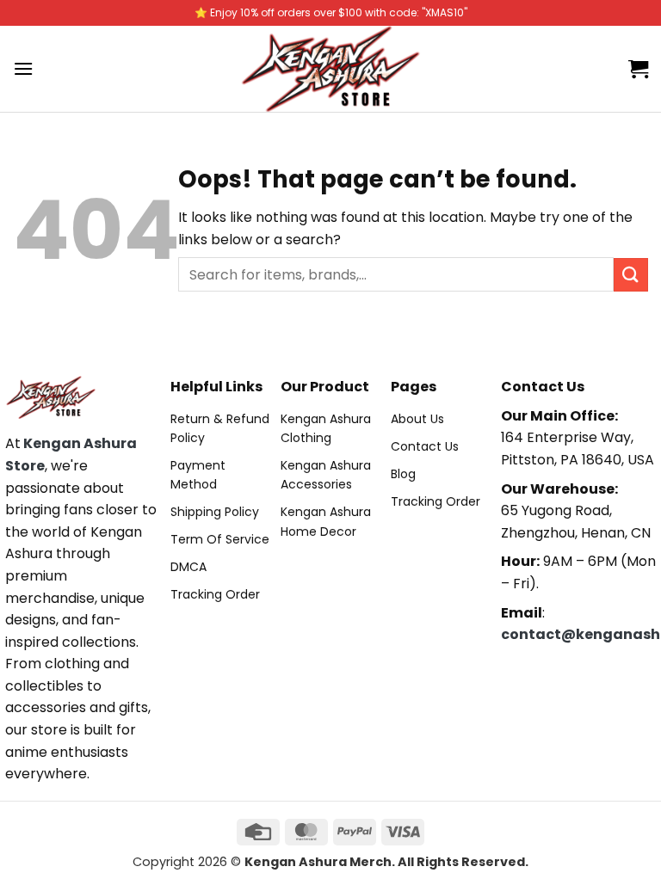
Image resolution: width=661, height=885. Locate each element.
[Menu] (23, 68)
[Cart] (638, 68)
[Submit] (631, 275)
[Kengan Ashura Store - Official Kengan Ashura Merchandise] (330, 69)
